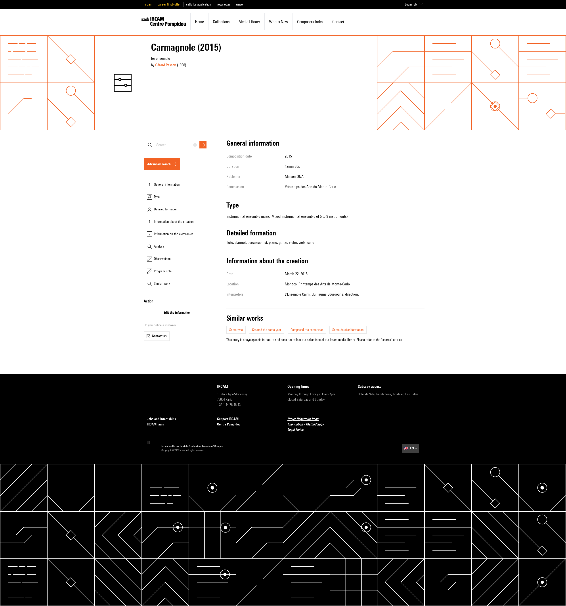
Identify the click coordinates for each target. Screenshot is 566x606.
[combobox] (177, 145)
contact (338, 21)
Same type (236, 330)
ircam (148, 4)
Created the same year (266, 330)
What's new (278, 21)
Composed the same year (307, 330)
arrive (239, 4)
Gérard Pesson (165, 65)
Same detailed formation (348, 330)
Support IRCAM (228, 419)
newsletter (223, 4)
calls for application (198, 4)
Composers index (310, 21)
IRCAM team (155, 424)
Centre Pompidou (229, 424)
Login (408, 4)
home (199, 21)
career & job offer (169, 4)
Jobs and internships (161, 419)
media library (249, 21)
